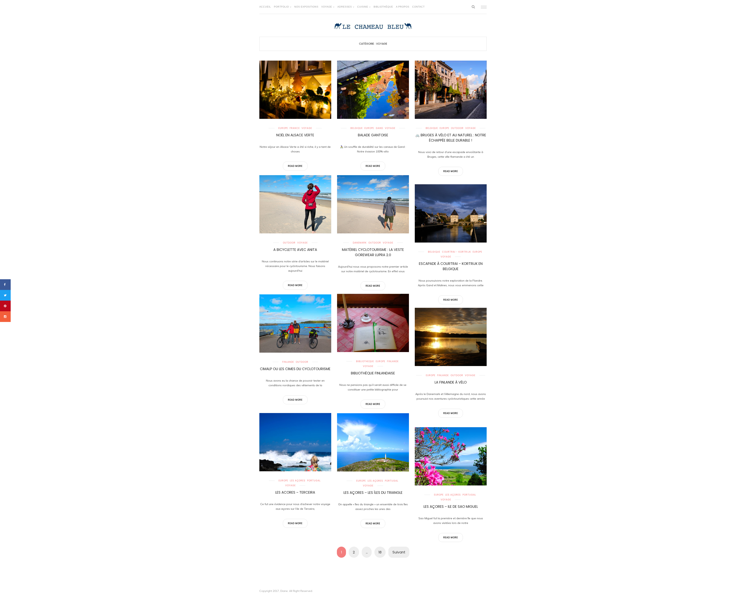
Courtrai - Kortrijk (456, 251)
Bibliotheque (365, 361)
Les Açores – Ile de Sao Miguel (451, 506)
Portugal (314, 480)
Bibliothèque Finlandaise (373, 373)
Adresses (344, 6)
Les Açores (297, 480)
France (295, 128)
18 (380, 552)
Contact (418, 6)
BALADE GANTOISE (373, 135)
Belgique (356, 128)
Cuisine (362, 6)
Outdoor (457, 128)
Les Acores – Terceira (295, 492)
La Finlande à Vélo (451, 382)
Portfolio (281, 6)
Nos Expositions (306, 6)
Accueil (265, 6)
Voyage (326, 6)
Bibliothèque (383, 6)
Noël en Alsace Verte (295, 135)
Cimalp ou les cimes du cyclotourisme (295, 368)
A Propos (402, 6)
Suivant (398, 552)
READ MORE (295, 166)
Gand (379, 128)
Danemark (360, 242)
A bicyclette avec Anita (295, 249)
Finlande (393, 361)
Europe (283, 128)
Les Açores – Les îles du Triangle (373, 492)
